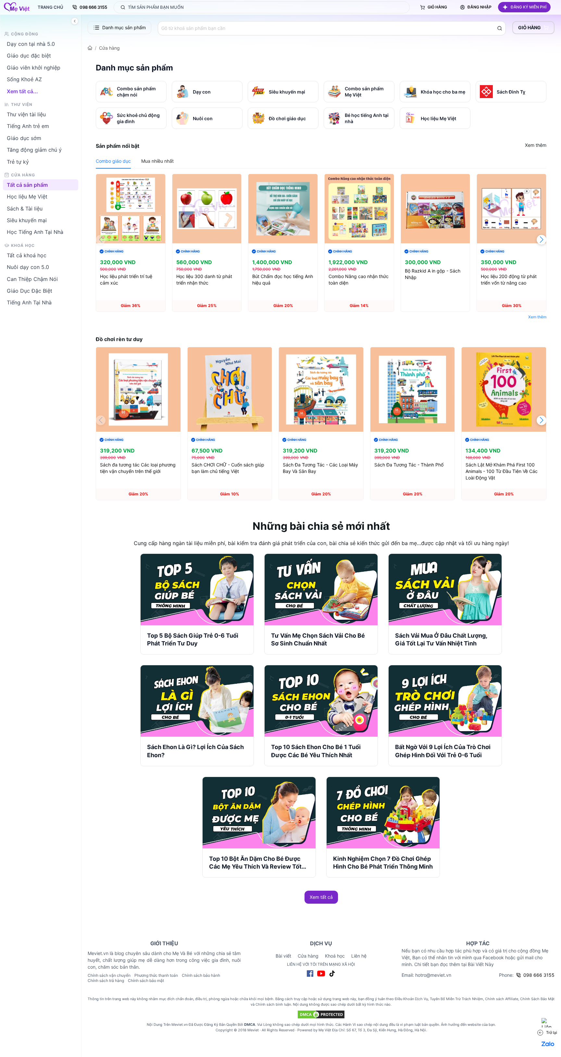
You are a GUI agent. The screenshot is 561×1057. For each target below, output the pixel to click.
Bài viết (283, 956)
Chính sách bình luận (273, 1004)
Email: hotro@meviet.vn (426, 975)
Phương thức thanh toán (156, 975)
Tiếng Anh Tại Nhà (29, 302)
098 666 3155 (93, 7)
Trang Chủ (50, 7)
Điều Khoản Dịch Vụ (411, 999)
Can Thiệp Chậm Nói (32, 278)
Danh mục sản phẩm (124, 27)
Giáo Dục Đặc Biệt (29, 290)
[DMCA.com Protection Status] (321, 1014)
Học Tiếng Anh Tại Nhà (35, 232)
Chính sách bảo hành (201, 975)
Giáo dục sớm (24, 137)
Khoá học (335, 956)
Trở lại (551, 1032)
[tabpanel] (321, 248)
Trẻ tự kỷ (18, 161)
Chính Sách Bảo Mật (537, 999)
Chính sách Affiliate (501, 999)
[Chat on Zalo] (548, 1044)
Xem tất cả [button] (321, 897)
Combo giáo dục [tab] (113, 161)
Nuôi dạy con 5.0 (28, 267)
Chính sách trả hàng (106, 980)
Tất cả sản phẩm (27, 184)
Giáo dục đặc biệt (29, 55)
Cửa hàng (109, 48)
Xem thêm (535, 145)
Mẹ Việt (324, 1030)
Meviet (253, 1030)
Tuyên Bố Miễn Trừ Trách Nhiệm (456, 999)
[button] (524, 7)
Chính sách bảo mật (146, 980)
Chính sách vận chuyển (109, 975)
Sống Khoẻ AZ (24, 79)
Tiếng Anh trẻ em (28, 126)
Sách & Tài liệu (25, 208)
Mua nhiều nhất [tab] (157, 161)
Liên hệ (359, 956)
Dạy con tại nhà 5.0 (31, 44)
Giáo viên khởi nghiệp (33, 67)
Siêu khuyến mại (27, 220)
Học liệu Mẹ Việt (27, 196)
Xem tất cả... (22, 91)
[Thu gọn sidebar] (74, 21)
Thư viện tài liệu (26, 114)
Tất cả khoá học (26, 255)
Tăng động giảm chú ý (34, 149)
